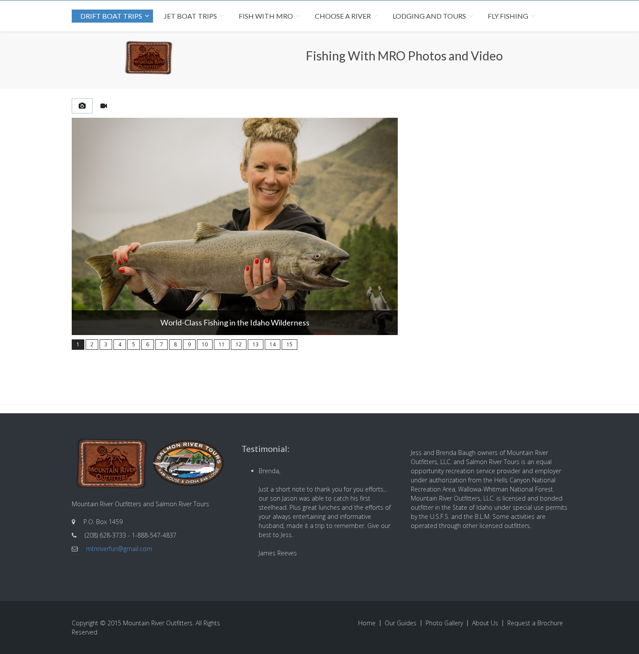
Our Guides (400, 623)
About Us (485, 623)
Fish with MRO (266, 16)
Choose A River (343, 16)
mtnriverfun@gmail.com (119, 548)
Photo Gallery (444, 623)
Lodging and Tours (429, 16)
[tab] (82, 105)
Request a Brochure (535, 623)
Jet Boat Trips (190, 16)
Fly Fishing (508, 16)
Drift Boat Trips (111, 16)
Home (367, 623)
